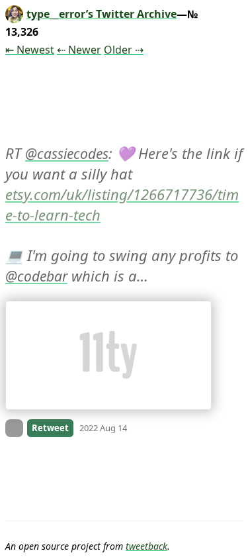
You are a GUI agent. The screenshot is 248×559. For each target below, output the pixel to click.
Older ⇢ (124, 49)
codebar (42, 276)
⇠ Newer (79, 49)
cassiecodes (72, 153)
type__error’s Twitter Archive (101, 14)
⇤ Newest (29, 49)
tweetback (146, 546)
